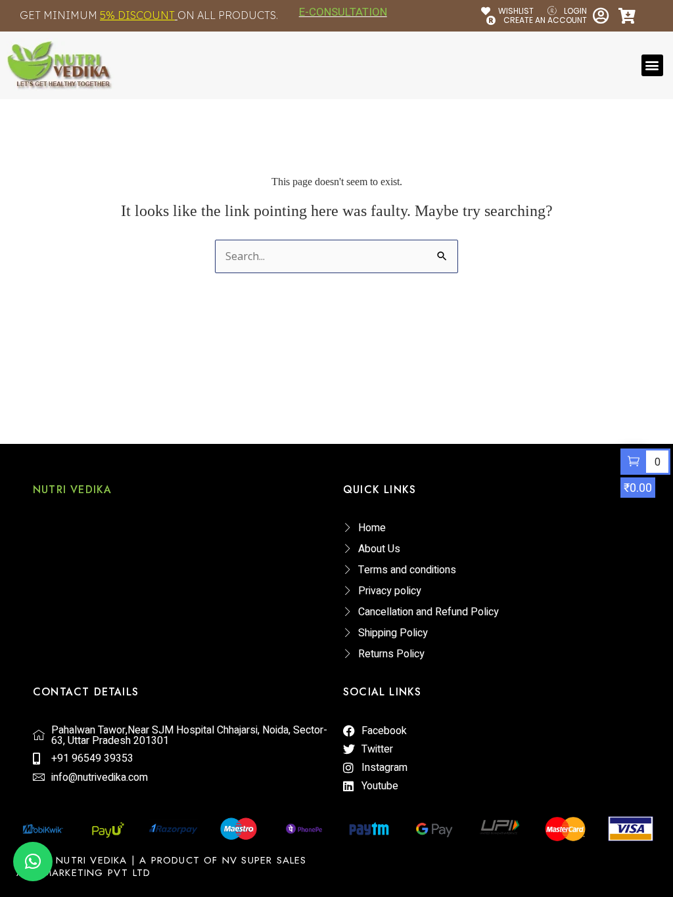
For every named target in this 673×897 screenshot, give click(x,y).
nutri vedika (72, 489)
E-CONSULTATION (343, 11)
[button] (652, 65)
